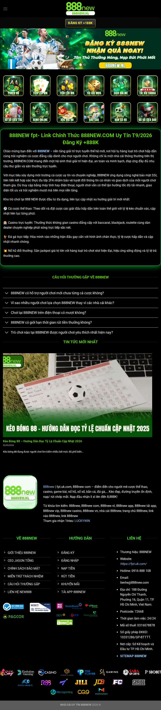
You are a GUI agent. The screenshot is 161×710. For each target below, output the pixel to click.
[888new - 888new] (80, 9)
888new (48, 487)
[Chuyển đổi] (7, 293)
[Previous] (8, 49)
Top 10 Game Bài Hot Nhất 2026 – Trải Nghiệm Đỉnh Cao (41, 441)
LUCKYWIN (82, 521)
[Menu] (5, 9)
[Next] (152, 49)
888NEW (43, 151)
